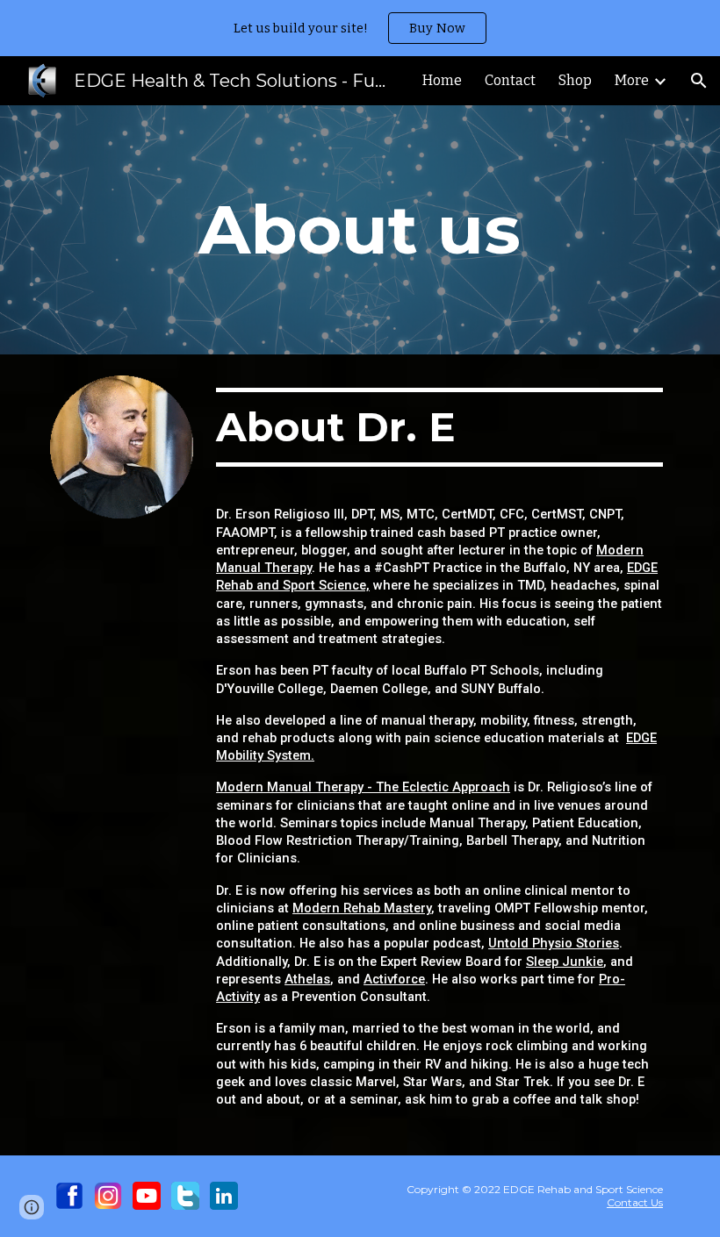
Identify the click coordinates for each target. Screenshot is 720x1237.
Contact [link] (510, 80)
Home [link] (442, 80)
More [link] (632, 80)
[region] (360, 28)
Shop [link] (575, 80)
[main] (360, 229)
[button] (699, 81)
